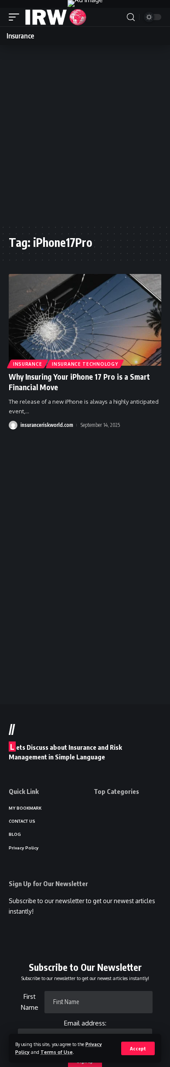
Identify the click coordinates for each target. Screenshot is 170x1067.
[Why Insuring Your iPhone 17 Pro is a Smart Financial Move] (85, 320)
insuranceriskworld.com (46, 425)
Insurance (27, 364)
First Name (29, 1002)
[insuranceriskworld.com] (56, 17)
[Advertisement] (85, 134)
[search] (131, 17)
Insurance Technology (85, 364)
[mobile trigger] (16, 17)
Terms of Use (57, 1052)
